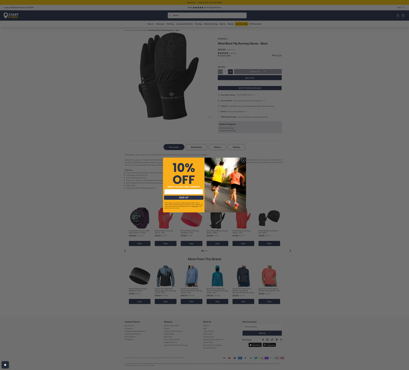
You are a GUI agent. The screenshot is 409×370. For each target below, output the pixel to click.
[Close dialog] (243, 160)
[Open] (5, 364)
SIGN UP (183, 197)
